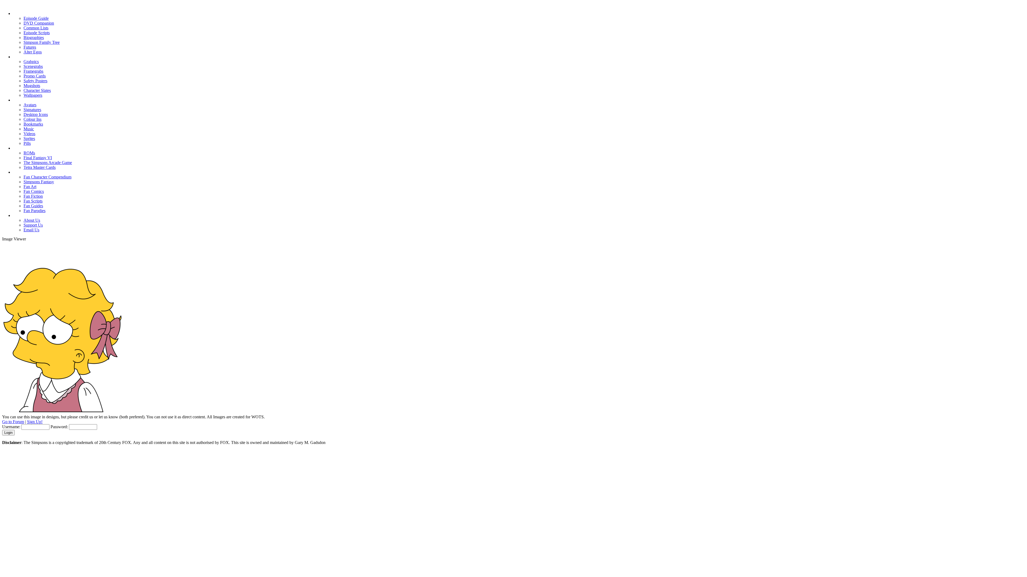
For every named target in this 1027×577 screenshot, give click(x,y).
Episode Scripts (37, 32)
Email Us (31, 230)
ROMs (29, 153)
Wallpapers (33, 95)
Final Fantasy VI (38, 157)
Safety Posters (35, 81)
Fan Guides (33, 206)
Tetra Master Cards (40, 167)
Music (29, 129)
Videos (29, 133)
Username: (11, 426)
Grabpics (31, 61)
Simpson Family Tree (42, 42)
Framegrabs (33, 71)
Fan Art (30, 186)
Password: (59, 426)
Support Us (33, 225)
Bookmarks (33, 124)
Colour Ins (32, 119)
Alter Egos (33, 52)
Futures (30, 47)
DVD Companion (39, 23)
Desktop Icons (36, 114)
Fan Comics (34, 191)
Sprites (29, 138)
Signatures (32, 109)
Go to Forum (13, 421)
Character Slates (37, 90)
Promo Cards (35, 76)
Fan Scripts (33, 201)
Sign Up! (35, 421)
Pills (27, 143)
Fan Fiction (33, 196)
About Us (32, 220)
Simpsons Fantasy (39, 182)
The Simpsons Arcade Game (48, 162)
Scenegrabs (33, 66)
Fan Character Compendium (47, 177)
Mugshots (32, 85)
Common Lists (36, 28)
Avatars (30, 105)
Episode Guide (36, 18)
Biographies (34, 37)
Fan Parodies (34, 210)
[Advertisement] (513, 253)
